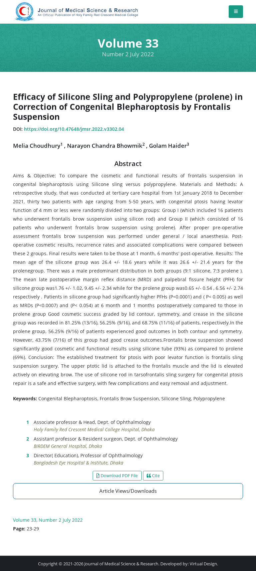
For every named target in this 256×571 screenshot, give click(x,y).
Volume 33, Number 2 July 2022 (48, 520)
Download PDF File (119, 475)
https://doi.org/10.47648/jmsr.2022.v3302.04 (74, 129)
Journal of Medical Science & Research (121, 564)
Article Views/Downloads (128, 490)
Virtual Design (203, 564)
